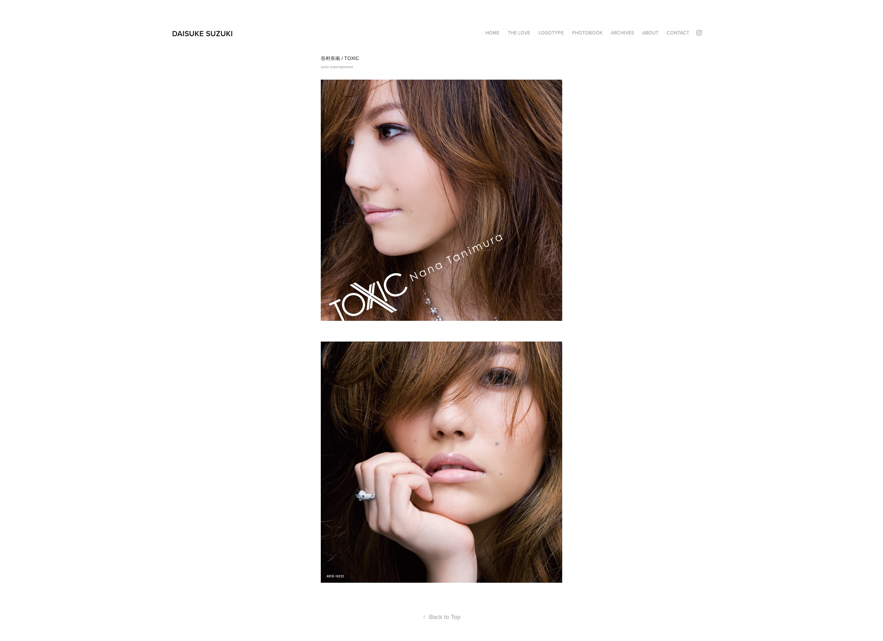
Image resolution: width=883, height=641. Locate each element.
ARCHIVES (622, 32)
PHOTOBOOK (587, 32)
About (650, 32)
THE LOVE (519, 32)
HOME (492, 32)
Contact (678, 32)
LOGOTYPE (551, 32)
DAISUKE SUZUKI (202, 33)
